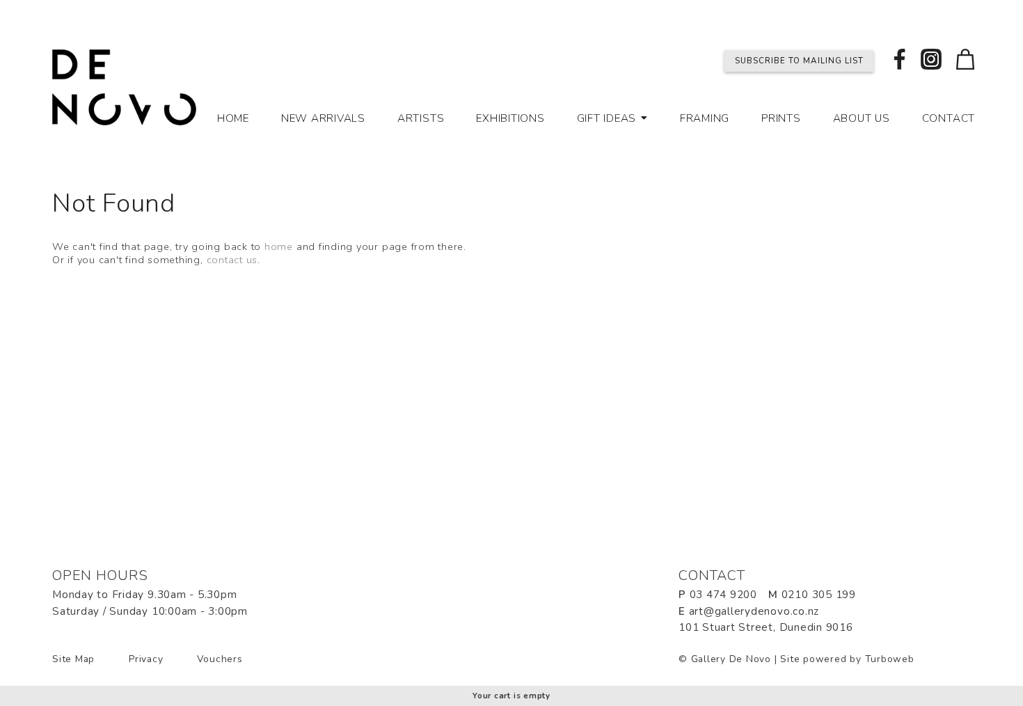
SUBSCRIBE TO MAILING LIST (799, 60)
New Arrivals (323, 118)
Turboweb (889, 659)
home (278, 246)
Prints (781, 118)
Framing (704, 118)
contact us (232, 260)
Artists (420, 118)
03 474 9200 (723, 595)
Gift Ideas (607, 118)
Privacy (146, 659)
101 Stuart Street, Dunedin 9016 (766, 627)
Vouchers (219, 659)
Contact (948, 118)
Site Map (73, 659)
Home (233, 118)
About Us (861, 118)
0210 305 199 (819, 595)
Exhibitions (510, 118)
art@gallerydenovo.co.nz (754, 611)
